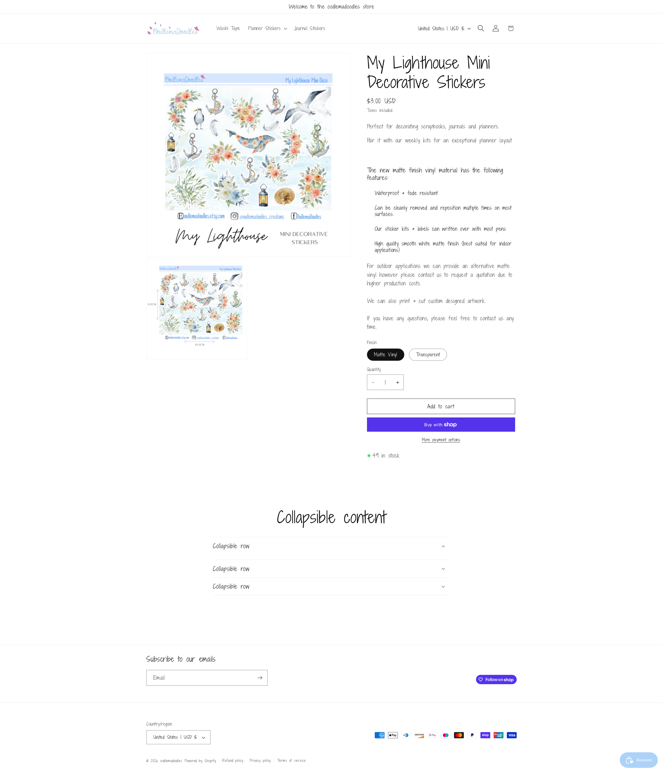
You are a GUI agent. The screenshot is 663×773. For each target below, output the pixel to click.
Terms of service (291, 760)
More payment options (441, 440)
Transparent (428, 354)
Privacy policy (260, 760)
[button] (267, 28)
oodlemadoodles (171, 760)
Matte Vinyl (385, 354)
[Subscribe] (260, 678)
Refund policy (232, 760)
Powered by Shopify (200, 760)
